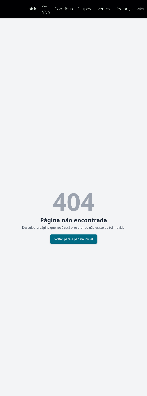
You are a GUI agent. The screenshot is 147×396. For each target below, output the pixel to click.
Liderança (124, 9)
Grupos (84, 9)
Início (33, 9)
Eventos (103, 9)
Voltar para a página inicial (73, 239)
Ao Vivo (46, 9)
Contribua (64, 9)
